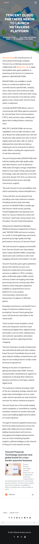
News (8, 39)
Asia (21, 37)
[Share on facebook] (9, 517)
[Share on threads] (14, 517)
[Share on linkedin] (19, 517)
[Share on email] (30, 517)
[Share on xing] (27, 517)
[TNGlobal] (5, 2)
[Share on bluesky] (25, 517)
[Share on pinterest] (17, 517)
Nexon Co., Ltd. (23, 67)
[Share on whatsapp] (22, 517)
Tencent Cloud (8, 58)
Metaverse (32, 37)
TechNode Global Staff (24, 39)
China (25, 37)
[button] (35, 2)
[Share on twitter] (11, 517)
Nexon (5, 513)
